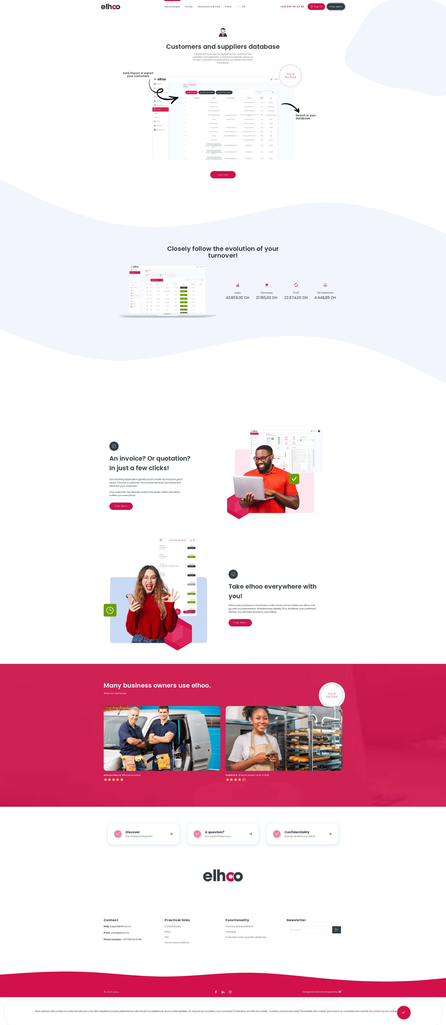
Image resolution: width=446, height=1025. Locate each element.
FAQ (167, 937)
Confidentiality (173, 926)
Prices (189, 6)
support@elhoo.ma (120, 926)
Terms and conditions (177, 942)
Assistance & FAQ (209, 6)
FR (238, 6)
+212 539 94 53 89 (292, 6)
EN (243, 6)
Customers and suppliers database (246, 937)
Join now (223, 174)
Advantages (172, 6)
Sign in (317, 6)
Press (228, 6)
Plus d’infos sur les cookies (383, 1011)
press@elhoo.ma (120, 932)
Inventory (231, 931)
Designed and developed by (319, 991)
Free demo (336, 6)
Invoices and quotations (239, 926)
